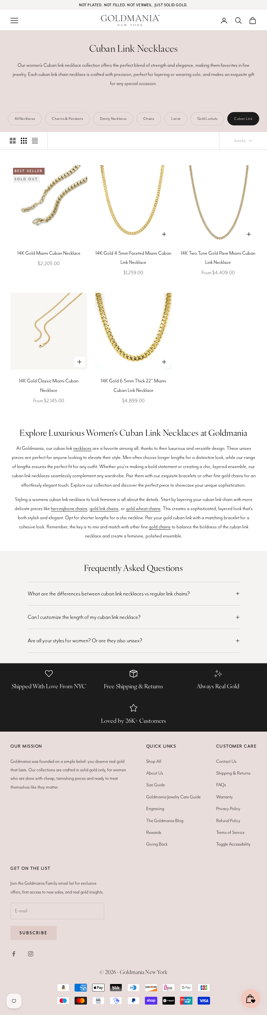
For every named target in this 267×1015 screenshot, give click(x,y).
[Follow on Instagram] (30, 954)
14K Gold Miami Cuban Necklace (48, 253)
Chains (148, 118)
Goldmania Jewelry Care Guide (173, 797)
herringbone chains (69, 508)
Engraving (155, 808)
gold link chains (104, 508)
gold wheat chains (143, 508)
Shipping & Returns (233, 773)
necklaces (82, 448)
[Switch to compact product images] (35, 141)
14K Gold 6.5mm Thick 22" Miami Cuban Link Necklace (133, 385)
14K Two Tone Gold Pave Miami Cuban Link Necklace (218, 257)
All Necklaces (25, 118)
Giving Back (157, 844)
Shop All (153, 761)
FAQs (221, 785)
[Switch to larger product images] (13, 141)
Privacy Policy (228, 808)
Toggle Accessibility (233, 844)
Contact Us (226, 761)
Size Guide (155, 785)
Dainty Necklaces (113, 118)
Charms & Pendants (67, 118)
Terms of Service (230, 832)
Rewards (153, 832)
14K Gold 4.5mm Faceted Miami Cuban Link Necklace (133, 257)
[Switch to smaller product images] (24, 141)
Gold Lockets (207, 118)
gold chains (160, 527)
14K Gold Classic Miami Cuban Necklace (48, 385)
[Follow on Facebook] (13, 954)
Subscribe (34, 932)
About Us (154, 773)
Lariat (176, 118)
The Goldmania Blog (164, 820)
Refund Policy (228, 820)
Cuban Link (243, 118)
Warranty (224, 797)
